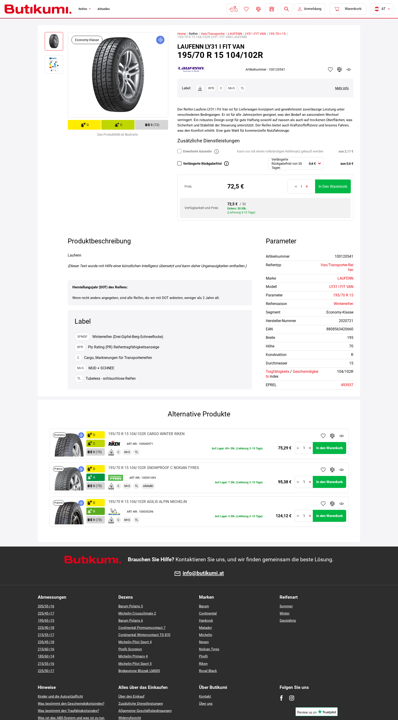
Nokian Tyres (209, 649)
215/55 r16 (46, 664)
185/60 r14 (46, 656)
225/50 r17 (46, 671)
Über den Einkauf (131, 696)
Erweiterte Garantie (197, 151)
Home (181, 34)
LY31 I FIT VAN (255, 34)
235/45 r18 (46, 642)
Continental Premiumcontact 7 (141, 628)
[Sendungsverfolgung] (232, 9)
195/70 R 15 (343, 295)
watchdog (348, 69)
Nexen (204, 642)
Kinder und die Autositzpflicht (60, 696)
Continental (208, 613)
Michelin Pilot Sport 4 (135, 642)
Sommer (286, 606)
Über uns (206, 704)
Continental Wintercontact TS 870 (144, 635)
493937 (347, 385)
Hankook (206, 620)
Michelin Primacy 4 (133, 656)
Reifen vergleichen (257, 9)
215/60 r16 (46, 649)
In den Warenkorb (333, 186)
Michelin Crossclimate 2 (137, 613)
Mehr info (342, 88)
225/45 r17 (46, 613)
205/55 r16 (46, 606)
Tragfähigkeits (277, 371)
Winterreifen (343, 304)
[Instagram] (292, 698)
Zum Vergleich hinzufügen (332, 435)
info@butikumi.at (203, 573)
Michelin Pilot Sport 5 (135, 664)
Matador (205, 628)
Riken (203, 664)
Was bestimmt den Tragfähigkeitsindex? (68, 711)
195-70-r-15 (277, 34)
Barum (204, 606)
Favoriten (245, 9)
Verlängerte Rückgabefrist (202, 163)
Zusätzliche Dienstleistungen (140, 704)
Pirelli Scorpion (130, 649)
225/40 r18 (46, 628)
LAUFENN (235, 34)
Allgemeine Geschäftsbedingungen (145, 711)
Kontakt (205, 696)
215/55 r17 (46, 635)
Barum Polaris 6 (130, 620)
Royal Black (208, 671)
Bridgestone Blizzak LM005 (139, 671)
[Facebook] (281, 698)
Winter (285, 613)
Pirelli (203, 656)
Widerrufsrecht (129, 718)
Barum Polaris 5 (130, 606)
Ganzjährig (288, 620)
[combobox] (295, 163)
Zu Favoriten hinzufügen (323, 435)
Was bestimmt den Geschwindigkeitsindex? (71, 704)
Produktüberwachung (341, 435)
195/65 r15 (46, 620)
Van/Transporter (213, 34)
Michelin (205, 635)
